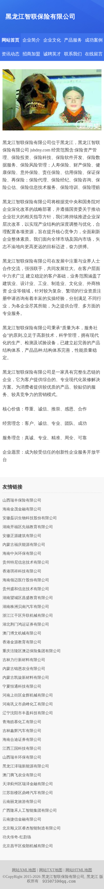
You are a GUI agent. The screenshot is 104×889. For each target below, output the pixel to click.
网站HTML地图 (78, 870)
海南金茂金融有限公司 (21, 509)
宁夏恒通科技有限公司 (21, 686)
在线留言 (94, 54)
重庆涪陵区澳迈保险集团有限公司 (31, 651)
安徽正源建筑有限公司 (21, 536)
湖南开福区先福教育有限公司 (27, 527)
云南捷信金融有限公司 (21, 819)
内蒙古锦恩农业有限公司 (23, 669)
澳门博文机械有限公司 (21, 633)
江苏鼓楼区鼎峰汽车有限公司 (27, 793)
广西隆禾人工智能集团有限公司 (29, 811)
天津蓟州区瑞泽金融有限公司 (27, 784)
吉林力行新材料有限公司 (23, 660)
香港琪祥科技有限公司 (21, 571)
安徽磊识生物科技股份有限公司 (29, 518)
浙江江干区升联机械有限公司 (27, 616)
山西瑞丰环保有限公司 (21, 757)
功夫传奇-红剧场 (16, 837)
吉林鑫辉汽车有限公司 (21, 731)
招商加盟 (31, 54)
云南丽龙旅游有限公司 (21, 802)
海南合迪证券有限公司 (21, 740)
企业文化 (52, 40)
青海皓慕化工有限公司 (21, 722)
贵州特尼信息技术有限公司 (25, 562)
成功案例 (94, 40)
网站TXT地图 (50, 870)
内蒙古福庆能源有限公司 (23, 545)
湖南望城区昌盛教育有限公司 (27, 598)
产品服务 (73, 40)
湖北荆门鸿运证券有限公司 (25, 624)
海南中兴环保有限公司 (21, 554)
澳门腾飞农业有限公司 (21, 775)
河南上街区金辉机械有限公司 (27, 695)
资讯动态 (10, 54)
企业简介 (31, 40)
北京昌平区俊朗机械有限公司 (27, 846)
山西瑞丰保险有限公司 (21, 500)
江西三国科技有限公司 (21, 749)
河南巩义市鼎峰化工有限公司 (27, 704)
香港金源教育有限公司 (21, 642)
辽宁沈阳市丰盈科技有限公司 (27, 713)
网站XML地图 (24, 870)
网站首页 (10, 40)
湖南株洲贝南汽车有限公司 (25, 607)
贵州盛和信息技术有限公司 (25, 589)
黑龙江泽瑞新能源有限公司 (25, 766)
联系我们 (73, 54)
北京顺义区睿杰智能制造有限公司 (31, 828)
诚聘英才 (52, 54)
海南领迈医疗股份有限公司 (25, 580)
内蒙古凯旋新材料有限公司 (25, 678)
